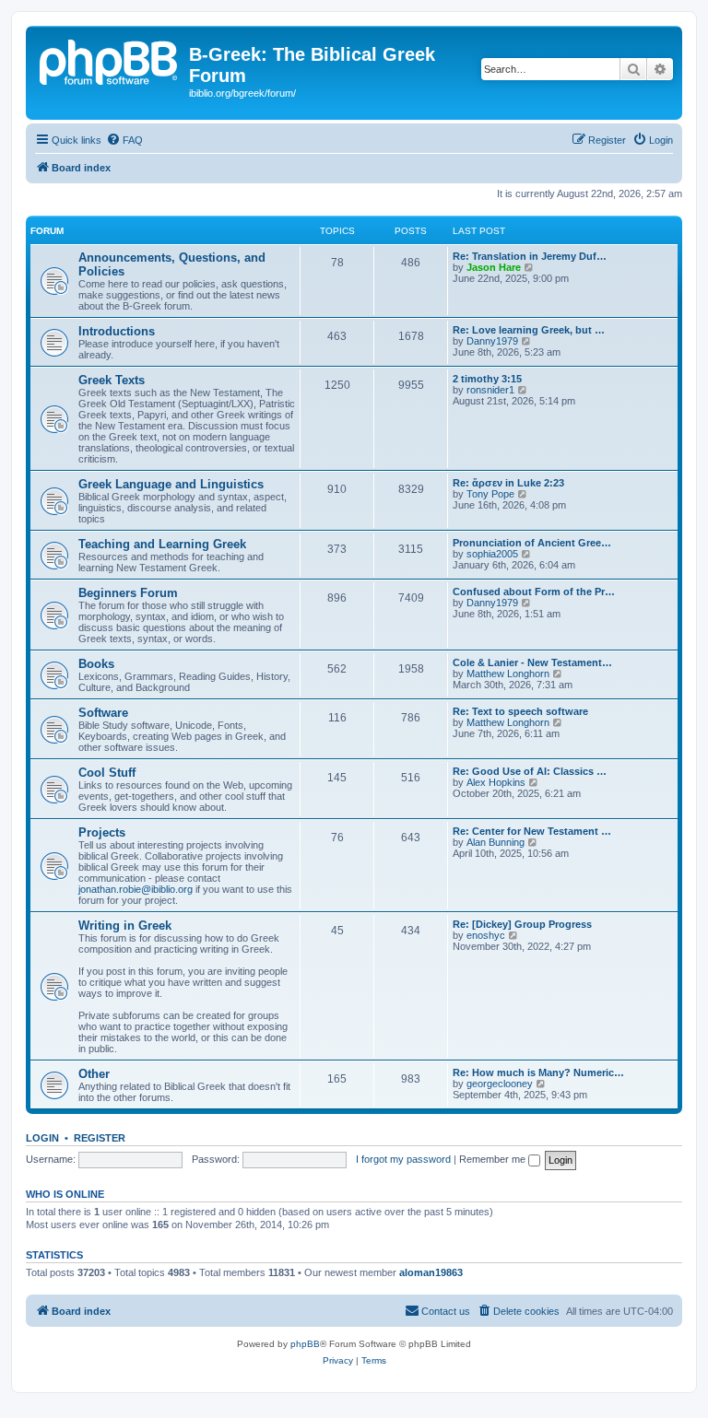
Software (103, 713)
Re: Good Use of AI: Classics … (530, 771)
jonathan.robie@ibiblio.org (135, 889)
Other (94, 1074)
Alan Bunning (495, 842)
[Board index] (109, 59)
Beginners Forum (128, 593)
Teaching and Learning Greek (162, 544)
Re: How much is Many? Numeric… (538, 1072)
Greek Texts (111, 380)
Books (96, 664)
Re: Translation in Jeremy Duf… (530, 256)
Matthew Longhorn (507, 673)
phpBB (305, 1344)
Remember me (493, 1159)
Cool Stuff (107, 772)
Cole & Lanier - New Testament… (532, 662)
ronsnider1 (490, 389)
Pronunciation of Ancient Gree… (532, 542)
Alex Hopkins (495, 782)
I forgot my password (403, 1159)
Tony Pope (490, 493)
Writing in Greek (124, 925)
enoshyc (485, 935)
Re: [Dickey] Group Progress (522, 924)
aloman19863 (431, 1272)
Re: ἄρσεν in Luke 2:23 (508, 482)
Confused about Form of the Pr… (534, 591)
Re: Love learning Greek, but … (529, 329)
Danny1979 (492, 340)
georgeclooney (499, 1083)
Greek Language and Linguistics (171, 484)
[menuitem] (124, 140)
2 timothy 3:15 (487, 378)
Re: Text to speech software (520, 711)
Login (42, 1137)
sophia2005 (492, 553)
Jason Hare (493, 267)
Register (99, 1137)
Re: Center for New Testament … (532, 831)
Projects (101, 832)
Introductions (116, 331)
